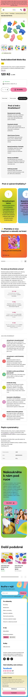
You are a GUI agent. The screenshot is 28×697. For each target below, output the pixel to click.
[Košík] (24, 9)
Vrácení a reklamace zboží (10, 621)
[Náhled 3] (17, 48)
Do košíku (20, 89)
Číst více (3, 70)
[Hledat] (21, 9)
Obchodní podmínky (8, 616)
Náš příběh (9, 503)
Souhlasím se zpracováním (11, 596)
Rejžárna (6, 637)
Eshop (6, 13)
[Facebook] (4, 659)
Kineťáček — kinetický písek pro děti (18, 13)
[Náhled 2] (11, 48)
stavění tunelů (17, 315)
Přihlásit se (23, 593)
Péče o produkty (7, 610)
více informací (5, 685)
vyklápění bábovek (11, 305)
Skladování (6, 607)
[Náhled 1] (4, 48)
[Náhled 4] (24, 48)
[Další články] (25, 261)
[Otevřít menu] (3, 9)
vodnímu (12, 68)
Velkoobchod (6, 646)
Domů (2, 13)
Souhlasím (14, 692)
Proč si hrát (4, 98)
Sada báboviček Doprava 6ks (19, 566)
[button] (23, 21)
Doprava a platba (7, 613)
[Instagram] (8, 659)
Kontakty (5, 604)
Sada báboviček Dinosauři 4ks (5, 566)
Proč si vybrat (13, 98)
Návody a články (22, 98)
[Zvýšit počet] (7, 89)
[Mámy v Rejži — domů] (14, 10)
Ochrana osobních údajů (9, 619)
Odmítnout (14, 688)
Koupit (10, 562)
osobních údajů (17, 596)
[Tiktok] (11, 659)
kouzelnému (6, 68)
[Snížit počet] (3, 89)
